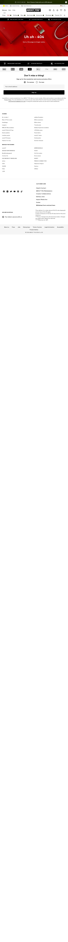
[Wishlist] (61, 10)
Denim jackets (6, 132)
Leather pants (6, 135)
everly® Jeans (38, 135)
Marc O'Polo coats (7, 119)
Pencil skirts (37, 132)
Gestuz (36, 166)
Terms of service (37, 227)
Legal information (49, 227)
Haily (3, 168)
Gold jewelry (37, 138)
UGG (3, 163)
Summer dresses (38, 140)
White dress (37, 122)
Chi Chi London (38, 153)
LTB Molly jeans (38, 130)
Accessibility (60, 227)
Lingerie (4, 125)
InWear (36, 168)
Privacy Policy (7, 99)
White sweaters (38, 119)
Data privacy (26, 227)
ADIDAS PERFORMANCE (8, 150)
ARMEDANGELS (38, 148)
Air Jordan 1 (5, 117)
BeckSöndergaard (7, 153)
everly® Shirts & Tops (7, 130)
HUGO (36, 150)
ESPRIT (36, 158)
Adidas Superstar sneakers (41, 127)
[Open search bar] (64, 15)
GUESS (4, 166)
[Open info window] (66, 2)
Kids (14, 10)
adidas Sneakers (38, 117)
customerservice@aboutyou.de (16, 101)
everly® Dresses (6, 138)
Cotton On (5, 155)
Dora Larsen (37, 155)
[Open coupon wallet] (50, 10)
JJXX (3, 171)
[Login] (54, 10)
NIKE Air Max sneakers (8, 127)
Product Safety (34, 229)
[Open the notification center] (57, 10)
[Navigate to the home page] (11, 185)
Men (9, 10)
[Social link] (4, 191)
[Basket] (65, 10)
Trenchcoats (37, 125)
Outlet (6, 5)
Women (4, 10)
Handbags (5, 122)
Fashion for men (6, 140)
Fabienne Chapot (39, 163)
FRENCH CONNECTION (40, 161)
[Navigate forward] (60, 15)
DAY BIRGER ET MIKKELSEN (9, 158)
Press (13, 227)
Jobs (19, 227)
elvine (3, 161)
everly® (4, 148)
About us (6, 227)
